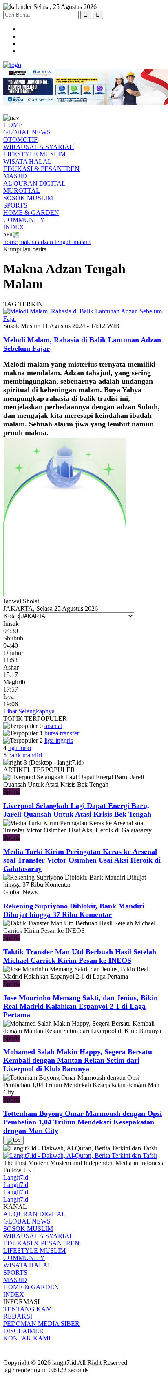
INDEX (13, 227)
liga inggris (58, 740)
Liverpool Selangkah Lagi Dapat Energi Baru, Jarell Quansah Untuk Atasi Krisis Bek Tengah (77, 810)
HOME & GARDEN (31, 212)
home (10, 241)
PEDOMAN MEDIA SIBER (41, 1323)
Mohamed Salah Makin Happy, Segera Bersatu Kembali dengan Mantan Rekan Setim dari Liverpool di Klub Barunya (77, 1060)
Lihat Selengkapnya (29, 711)
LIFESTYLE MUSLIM (34, 154)
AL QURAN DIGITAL (34, 183)
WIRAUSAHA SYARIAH (38, 146)
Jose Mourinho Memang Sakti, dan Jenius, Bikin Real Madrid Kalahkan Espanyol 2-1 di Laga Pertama (80, 1006)
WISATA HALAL (27, 161)
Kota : (11, 615)
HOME (13, 124)
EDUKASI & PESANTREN (41, 168)
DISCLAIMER (23, 1330)
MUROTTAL (21, 190)
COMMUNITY (24, 219)
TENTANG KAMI (28, 1309)
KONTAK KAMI (27, 1338)
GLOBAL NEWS (27, 132)
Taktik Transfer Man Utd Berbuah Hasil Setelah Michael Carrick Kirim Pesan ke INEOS (79, 956)
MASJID (15, 176)
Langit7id (15, 1177)
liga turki (19, 747)
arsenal (53, 725)
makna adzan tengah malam (55, 241)
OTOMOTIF (20, 139)
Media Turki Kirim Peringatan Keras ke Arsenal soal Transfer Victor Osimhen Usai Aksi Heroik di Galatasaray (82, 860)
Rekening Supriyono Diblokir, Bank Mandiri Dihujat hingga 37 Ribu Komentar (73, 910)
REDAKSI (17, 1316)
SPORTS (15, 205)
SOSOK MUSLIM (28, 198)
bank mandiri (25, 755)
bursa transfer (61, 733)
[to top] (13, 1140)
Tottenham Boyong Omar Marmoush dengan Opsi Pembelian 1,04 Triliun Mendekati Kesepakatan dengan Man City (82, 1122)
